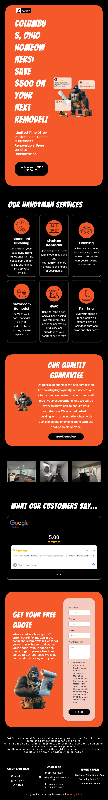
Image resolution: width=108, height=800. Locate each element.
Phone (72, 619)
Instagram (19, 781)
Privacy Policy (74, 794)
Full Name (73, 607)
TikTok (19, 785)
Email (71, 630)
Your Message (75, 642)
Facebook (19, 776)
